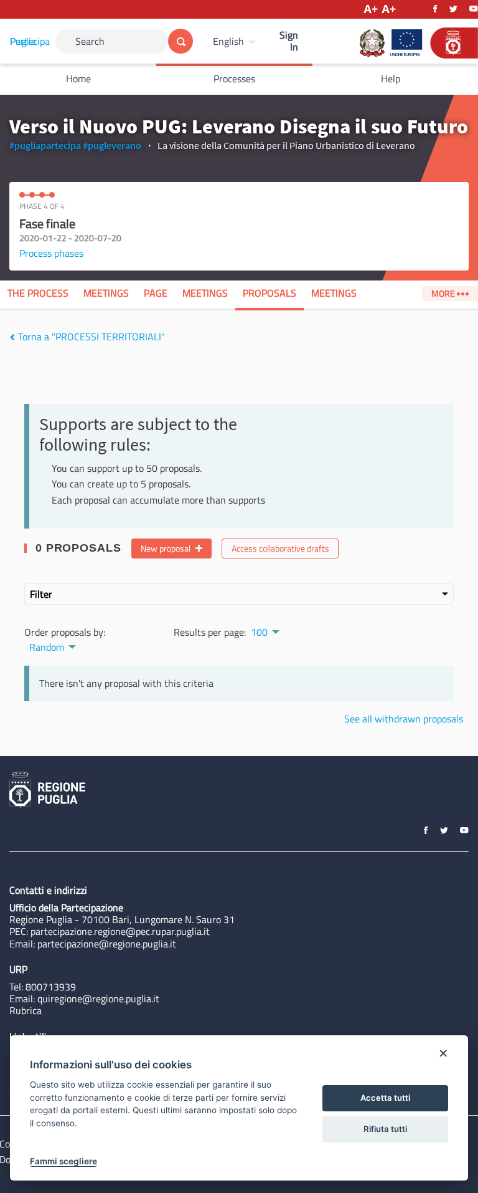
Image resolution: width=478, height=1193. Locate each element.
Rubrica (25, 1010)
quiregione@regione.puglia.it (98, 998)
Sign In (288, 40)
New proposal (166, 548)
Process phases (51, 253)
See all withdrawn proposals (403, 718)
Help (390, 78)
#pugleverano (112, 145)
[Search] (180, 41)
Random (46, 647)
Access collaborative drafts (280, 548)
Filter (41, 594)
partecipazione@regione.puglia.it (106, 943)
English (228, 41)
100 (259, 632)
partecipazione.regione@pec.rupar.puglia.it (120, 931)
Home (78, 78)
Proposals (269, 292)
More (444, 293)
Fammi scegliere (63, 1161)
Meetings (106, 292)
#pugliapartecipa (45, 145)
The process (37, 292)
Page (155, 292)
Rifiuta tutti (385, 1129)
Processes (234, 78)
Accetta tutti (385, 1098)
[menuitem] (236, 41)
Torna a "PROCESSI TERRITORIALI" (90, 336)
